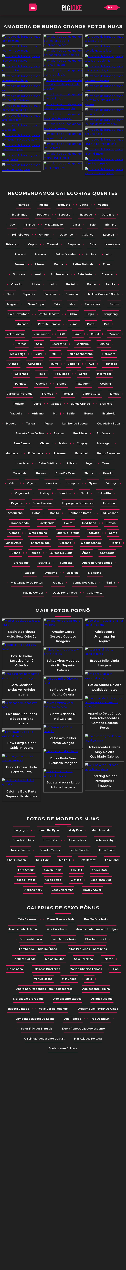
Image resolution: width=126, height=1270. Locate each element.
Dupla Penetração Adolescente (83, 1028)
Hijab (115, 969)
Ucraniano (22, 463)
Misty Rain (75, 830)
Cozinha (105, 383)
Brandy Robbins (23, 840)
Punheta (20, 383)
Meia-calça (17, 354)
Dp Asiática (15, 969)
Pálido (13, 483)
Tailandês (20, 473)
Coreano (65, 542)
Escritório (109, 413)
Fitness (40, 264)
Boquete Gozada (24, 959)
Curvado (107, 274)
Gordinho (108, 214)
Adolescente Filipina (96, 988)
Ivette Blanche (79, 850)
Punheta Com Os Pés (30, 433)
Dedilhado (89, 523)
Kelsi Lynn (43, 860)
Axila (93, 244)
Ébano (107, 264)
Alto (109, 254)
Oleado (13, 363)
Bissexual (72, 294)
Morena (114, 334)
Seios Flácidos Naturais (36, 1028)
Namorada (112, 244)
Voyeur (32, 483)
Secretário (59, 344)
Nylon (93, 483)
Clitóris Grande (91, 542)
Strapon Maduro (31, 939)
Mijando (29, 224)
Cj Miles (76, 879)
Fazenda (109, 503)
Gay (12, 224)
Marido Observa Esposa (86, 969)
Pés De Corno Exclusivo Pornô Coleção (21, 660)
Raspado (86, 214)
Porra (90, 324)
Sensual (19, 264)
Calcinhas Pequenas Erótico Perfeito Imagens (21, 718)
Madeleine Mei (101, 830)
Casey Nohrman (62, 889)
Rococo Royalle (25, 879)
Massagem (104, 443)
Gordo (83, 373)
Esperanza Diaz (101, 879)
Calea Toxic (53, 879)
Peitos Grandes (65, 254)
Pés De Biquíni (100, 1018)
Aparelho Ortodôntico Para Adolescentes (44, 988)
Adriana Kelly (33, 889)
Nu (55, 413)
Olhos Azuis (13, 542)
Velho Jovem (15, 334)
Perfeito (72, 284)
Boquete (64, 204)
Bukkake (44, 562)
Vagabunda (22, 493)
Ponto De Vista (49, 314)
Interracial (104, 373)
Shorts (88, 473)
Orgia (90, 314)
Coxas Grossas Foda (60, 919)
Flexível (68, 393)
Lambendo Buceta (75, 423)
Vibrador (17, 284)
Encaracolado (40, 542)
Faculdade (62, 373)
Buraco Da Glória (61, 552)
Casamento (95, 592)
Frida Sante (107, 850)
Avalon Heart (52, 870)
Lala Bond (112, 860)
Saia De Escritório (64, 939)
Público (72, 463)
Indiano (44, 204)
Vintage (111, 483)
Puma (73, 324)
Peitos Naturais (83, 264)
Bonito (54, 513)
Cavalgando (46, 523)
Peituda (103, 344)
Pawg (41, 373)
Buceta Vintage (18, 1008)
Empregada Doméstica (78, 503)
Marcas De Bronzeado (28, 998)
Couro (68, 523)
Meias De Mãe (54, 959)
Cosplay (82, 443)
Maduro (40, 254)
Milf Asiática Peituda (88, 1038)
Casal (76, 224)
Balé (89, 978)
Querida (41, 383)
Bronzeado (21, 562)
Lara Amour (26, 870)
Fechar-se (110, 363)
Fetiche (18, 403)
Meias (63, 443)
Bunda (58, 264)
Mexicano (94, 572)
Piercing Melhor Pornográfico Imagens (105, 780)
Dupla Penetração (65, 592)
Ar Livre (91, 254)
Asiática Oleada (102, 998)
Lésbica (108, 234)
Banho (91, 284)
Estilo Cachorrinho (80, 354)
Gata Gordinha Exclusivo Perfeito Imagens (21, 689)
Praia (77, 334)
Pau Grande (41, 334)
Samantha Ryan (48, 830)
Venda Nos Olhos (84, 582)
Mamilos (23, 204)
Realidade (80, 433)
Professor (103, 433)
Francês (47, 393)
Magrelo (12, 304)
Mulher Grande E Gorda (103, 294)
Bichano (110, 224)
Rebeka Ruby (104, 840)
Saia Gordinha (83, 959)
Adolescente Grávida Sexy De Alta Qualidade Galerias (104, 752)
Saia (39, 344)
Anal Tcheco (72, 1018)
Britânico (12, 244)
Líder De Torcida (68, 532)
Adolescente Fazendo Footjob (97, 929)
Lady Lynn (21, 830)
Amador (44, 234)
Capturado (107, 552)
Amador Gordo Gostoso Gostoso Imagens (63, 636)
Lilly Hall (76, 870)
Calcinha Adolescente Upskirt (44, 1038)
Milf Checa (69, 978)
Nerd (10, 294)
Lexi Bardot (87, 860)
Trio (57, 304)
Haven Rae (50, 840)
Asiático (88, 234)
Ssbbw (114, 304)
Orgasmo (50, 572)
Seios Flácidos (42, 503)
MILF (55, 354)
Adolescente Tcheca (22, 929)
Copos (32, 244)
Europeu (50, 294)
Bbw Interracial (95, 939)
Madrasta (12, 453)
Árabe (86, 552)
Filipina (110, 582)
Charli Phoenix (16, 860)
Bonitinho (82, 344)
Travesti (52, 244)
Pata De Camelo (49, 324)
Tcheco (35, 552)
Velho (37, 403)
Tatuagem (83, 383)
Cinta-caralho (38, 532)
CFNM (95, 334)
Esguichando (109, 513)
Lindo (36, 284)
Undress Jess (77, 840)
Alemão (14, 532)
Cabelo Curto (92, 393)
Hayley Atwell (92, 889)
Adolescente (59, 274)
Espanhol (81, 453)
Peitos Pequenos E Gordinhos (87, 949)
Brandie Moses (50, 850)
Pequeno (74, 244)
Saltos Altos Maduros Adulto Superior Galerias (63, 665)
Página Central (33, 592)
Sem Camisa (22, 443)
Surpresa (19, 274)
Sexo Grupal (36, 304)
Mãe (72, 304)
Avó (91, 363)
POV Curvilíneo (56, 929)
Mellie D (64, 860)
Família (110, 284)
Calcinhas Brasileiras (46, 969)
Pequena (43, 214)
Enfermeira (35, 453)
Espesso (64, 214)
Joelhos (57, 582)
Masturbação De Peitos (27, 582)
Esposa (59, 433)
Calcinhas (21, 373)
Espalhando (19, 214)
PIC (72, 7)
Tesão (106, 463)
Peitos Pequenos (108, 453)
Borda (88, 413)
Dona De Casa (65, 473)
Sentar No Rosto (80, 513)
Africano (38, 413)
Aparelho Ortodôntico (97, 562)
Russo (48, 423)
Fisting (44, 493)
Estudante (85, 274)
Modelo (11, 423)
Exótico (30, 572)
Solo (93, 224)
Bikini (38, 354)
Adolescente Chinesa (62, 1048)
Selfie (71, 413)
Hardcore (109, 354)
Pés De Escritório (96, 919)
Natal (84, 493)
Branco (61, 383)
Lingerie (73, 363)
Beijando (17, 503)
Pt (112, 7)
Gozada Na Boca (108, 423)
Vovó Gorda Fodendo (53, 1008)
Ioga (89, 463)
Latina (84, 204)
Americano (15, 513)
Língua (114, 393)
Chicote (108, 959)
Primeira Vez (20, 234)
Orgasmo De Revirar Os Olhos (97, 1008)
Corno (113, 532)
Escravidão (92, 304)
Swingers (72, 483)
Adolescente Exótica (67, 998)
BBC (62, 334)
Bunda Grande (80, 403)
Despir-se (66, 234)
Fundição (66, 562)
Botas (36, 513)
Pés (106, 324)
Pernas (21, 344)
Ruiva (54, 363)
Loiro (53, 284)
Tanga (30, 423)
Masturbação (54, 224)
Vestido (103, 204)
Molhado (22, 324)
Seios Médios (48, 463)
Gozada (56, 403)
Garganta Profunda (19, 393)
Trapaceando (19, 523)
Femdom (65, 493)
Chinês (44, 443)
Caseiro (51, 483)
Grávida (94, 532)
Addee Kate (100, 870)
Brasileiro (106, 403)
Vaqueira (16, 413)
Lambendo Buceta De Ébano (35, 1018)
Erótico (111, 523)
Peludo (108, 473)
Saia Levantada (18, 314)
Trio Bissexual (27, 919)
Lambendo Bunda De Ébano (38, 949)
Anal (38, 274)
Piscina (115, 542)
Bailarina (73, 572)
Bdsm (73, 314)
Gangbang (111, 314)
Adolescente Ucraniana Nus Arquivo (105, 636)
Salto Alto (104, 493)
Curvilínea (34, 363)
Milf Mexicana (43, 978)
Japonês (29, 294)
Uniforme (59, 453)
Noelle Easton (20, 850)
